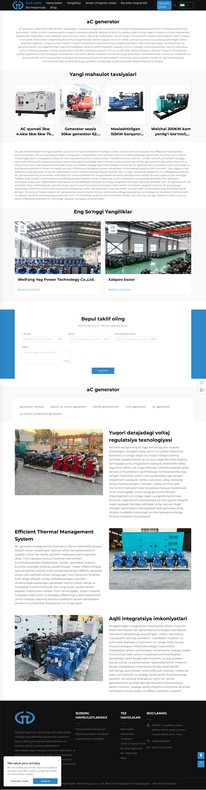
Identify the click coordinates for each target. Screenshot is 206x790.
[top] (201, 764)
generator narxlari (32, 406)
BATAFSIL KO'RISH (29, 289)
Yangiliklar (74, 3)
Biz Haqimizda (36, 7)
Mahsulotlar (54, 3)
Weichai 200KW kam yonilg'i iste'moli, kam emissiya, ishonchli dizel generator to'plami (171, 131)
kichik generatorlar (106, 406)
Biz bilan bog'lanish (134, 3)
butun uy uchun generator (69, 406)
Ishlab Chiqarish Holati (101, 3)
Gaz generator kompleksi (90, 738)
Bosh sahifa (34, 3)
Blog (53, 7)
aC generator (161, 406)
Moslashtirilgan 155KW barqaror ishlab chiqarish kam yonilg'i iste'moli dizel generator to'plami (125, 131)
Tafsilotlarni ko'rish (35, 104)
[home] (18, 5)
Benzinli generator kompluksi (92, 734)
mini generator (135, 406)
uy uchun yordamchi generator (41, 413)
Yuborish (103, 370)
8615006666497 (161, 741)
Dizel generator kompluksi (90, 729)
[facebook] (201, 755)
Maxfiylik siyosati (165, 783)
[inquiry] (201, 382)
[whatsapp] (201, 389)
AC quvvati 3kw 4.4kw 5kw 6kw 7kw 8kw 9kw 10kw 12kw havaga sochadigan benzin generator (35, 131)
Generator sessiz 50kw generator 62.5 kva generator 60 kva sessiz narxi (80, 131)
